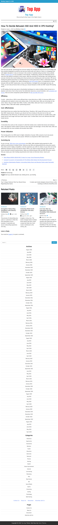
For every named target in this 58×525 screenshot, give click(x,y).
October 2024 (29, 303)
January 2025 (29, 295)
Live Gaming (29, 471)
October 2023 (29, 333)
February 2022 (29, 358)
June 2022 (29, 353)
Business (29, 446)
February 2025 (29, 292)
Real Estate (29, 479)
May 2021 (29, 373)
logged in (10, 234)
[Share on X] (9, 169)
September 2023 (29, 335)
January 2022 (29, 361)
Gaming (29, 461)
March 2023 (29, 351)
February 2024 (29, 323)
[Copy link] (33, 169)
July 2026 (29, 252)
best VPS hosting (33, 81)
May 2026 (29, 257)
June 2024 (29, 313)
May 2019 (29, 429)
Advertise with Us (39, 500)
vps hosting (33, 174)
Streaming (29, 489)
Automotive (29, 443)
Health (29, 464)
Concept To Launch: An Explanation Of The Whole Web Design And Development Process (27, 160)
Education (29, 451)
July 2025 (29, 280)
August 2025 (29, 277)
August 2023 (29, 338)
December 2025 (29, 267)
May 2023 (29, 346)
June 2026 (29, 254)
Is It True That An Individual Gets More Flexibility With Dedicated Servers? (48, 211)
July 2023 (29, 340)
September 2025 (29, 275)
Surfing (29, 491)
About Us (23, 500)
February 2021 (29, 381)
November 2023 (29, 330)
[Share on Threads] (30, 169)
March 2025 (29, 290)
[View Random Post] (54, 21)
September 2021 (29, 368)
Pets (29, 476)
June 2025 (29, 282)
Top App (29, 14)
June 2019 (29, 426)
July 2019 (29, 424)
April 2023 (29, 348)
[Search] (56, 21)
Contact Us (16, 500)
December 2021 (29, 363)
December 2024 (29, 297)
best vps (7, 174)
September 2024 (29, 305)
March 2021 (29, 378)
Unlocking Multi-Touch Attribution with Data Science (27, 210)
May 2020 (29, 401)
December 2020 (29, 386)
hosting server (9, 74)
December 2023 (29, 328)
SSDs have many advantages (17, 143)
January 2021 (29, 383)
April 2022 (29, 356)
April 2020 (29, 404)
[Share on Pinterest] (20, 169)
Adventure (29, 438)
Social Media (29, 484)
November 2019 (29, 414)
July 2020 (29, 396)
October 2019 (29, 416)
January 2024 (29, 325)
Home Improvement (29, 466)
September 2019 (29, 419)
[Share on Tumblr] (26, 169)
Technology (9, 172)
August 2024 (29, 308)
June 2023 (29, 343)
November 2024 (29, 300)
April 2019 (29, 432)
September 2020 (29, 391)
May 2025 (29, 285)
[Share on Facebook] (6, 169)
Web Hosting (29, 496)
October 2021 (29, 366)
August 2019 (29, 421)
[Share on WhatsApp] (16, 169)
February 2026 (29, 262)
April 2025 (29, 287)
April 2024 (29, 318)
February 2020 (29, 406)
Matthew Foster (20, 29)
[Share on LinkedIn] (13, 169)
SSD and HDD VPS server (36, 92)
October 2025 (29, 272)
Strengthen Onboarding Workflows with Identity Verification (8, 210)
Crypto (29, 448)
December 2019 (29, 411)
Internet (29, 469)
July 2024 (29, 310)
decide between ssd (15, 174)
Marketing (29, 474)
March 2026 (29, 260)
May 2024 (29, 315)
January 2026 (29, 265)
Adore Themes (42, 523)
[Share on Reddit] (23, 169)
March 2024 (29, 320)
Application (29, 441)
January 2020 (29, 409)
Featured (29, 456)
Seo (29, 481)
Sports (29, 486)
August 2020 (29, 394)
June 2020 (29, 399)
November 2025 (29, 270)
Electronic (29, 453)
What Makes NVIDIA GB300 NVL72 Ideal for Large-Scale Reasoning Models (24, 157)
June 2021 (29, 371)
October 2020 (29, 389)
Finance (29, 459)
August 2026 (29, 249)
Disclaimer (30, 500)
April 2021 (29, 376)
